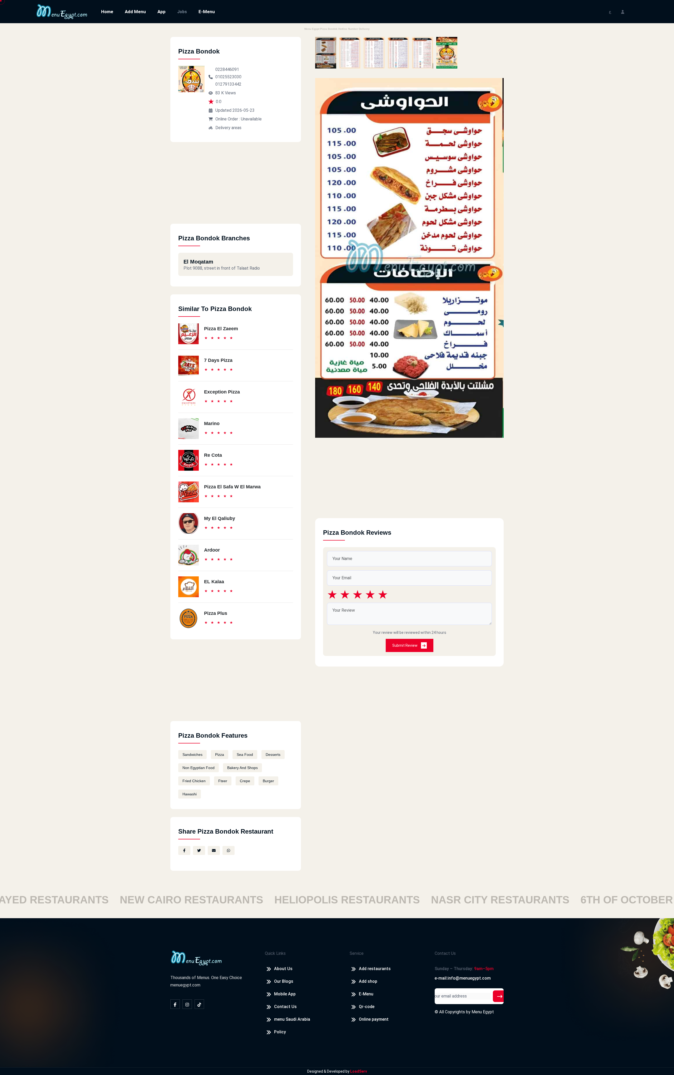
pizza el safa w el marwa (232, 486)
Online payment (374, 1019)
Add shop (368, 981)
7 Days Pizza (218, 360)
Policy (280, 1031)
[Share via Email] (214, 850)
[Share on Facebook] (184, 850)
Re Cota (213, 455)
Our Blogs (283, 981)
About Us (283, 968)
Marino (212, 423)
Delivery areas (228, 127)
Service (357, 953)
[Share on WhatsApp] (228, 850)
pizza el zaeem (221, 328)
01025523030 (228, 76)
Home (107, 11)
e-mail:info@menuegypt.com (463, 978)
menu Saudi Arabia (292, 1019)
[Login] (622, 11)
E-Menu (207, 11)
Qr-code (366, 1006)
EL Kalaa (214, 581)
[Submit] (500, 996)
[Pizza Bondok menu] (325, 53)
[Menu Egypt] (62, 11)
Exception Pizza (222, 392)
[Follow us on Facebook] (175, 1004)
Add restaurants (375, 968)
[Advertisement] (235, 187)
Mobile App (285, 993)
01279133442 (228, 84)
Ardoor (212, 550)
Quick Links (275, 953)
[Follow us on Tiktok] (199, 1004)
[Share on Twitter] (199, 850)
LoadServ (358, 1071)
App (161, 11)
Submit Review (405, 645)
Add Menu (135, 11)
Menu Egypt (483, 1011)
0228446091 (227, 69)
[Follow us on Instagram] (187, 1004)
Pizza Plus (215, 613)
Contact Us (285, 1006)
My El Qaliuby (219, 518)
